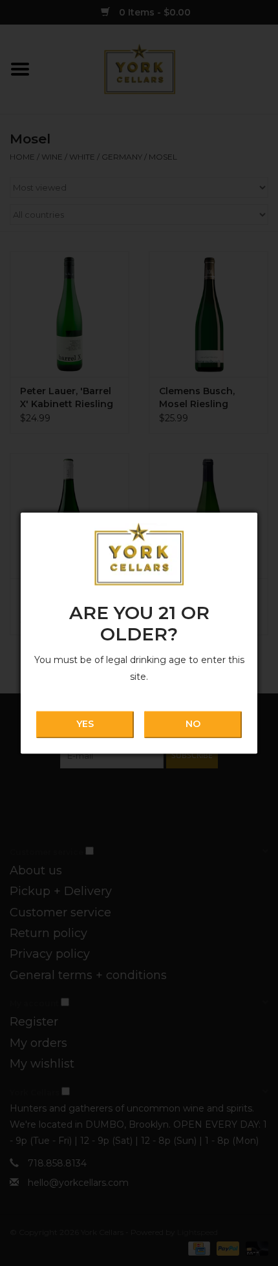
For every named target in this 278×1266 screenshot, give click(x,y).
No (193, 724)
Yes (85, 724)
